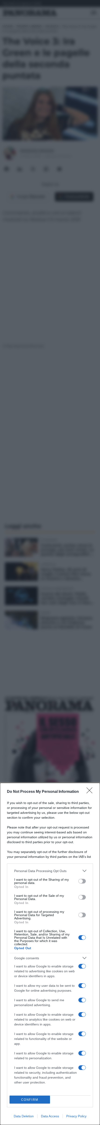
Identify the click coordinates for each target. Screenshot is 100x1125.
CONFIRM (29, 1099)
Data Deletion (24, 1116)
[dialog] (50, 954)
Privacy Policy (76, 1116)
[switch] (82, 881)
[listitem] (50, 870)
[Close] (91, 791)
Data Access (50, 1116)
